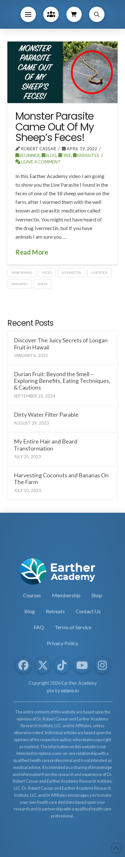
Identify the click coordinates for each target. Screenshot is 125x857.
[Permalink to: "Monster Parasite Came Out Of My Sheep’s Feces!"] (62, 72)
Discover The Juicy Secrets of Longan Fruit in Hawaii (61, 343)
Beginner (29, 155)
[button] (28, 14)
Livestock (99, 272)
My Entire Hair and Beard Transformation (45, 444)
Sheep (42, 284)
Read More (31, 252)
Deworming (22, 272)
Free (66, 155)
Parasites (87, 155)
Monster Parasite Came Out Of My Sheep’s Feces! (54, 127)
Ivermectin (71, 272)
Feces (47, 272)
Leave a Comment (40, 161)
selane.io (70, 690)
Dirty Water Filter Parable (46, 414)
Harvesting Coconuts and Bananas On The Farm (61, 478)
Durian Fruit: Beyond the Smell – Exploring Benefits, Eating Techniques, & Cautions (62, 381)
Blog (50, 155)
